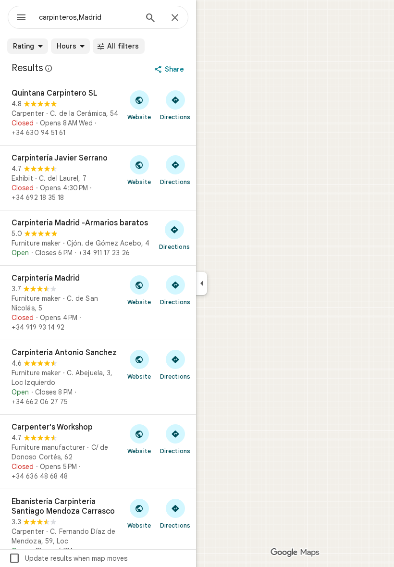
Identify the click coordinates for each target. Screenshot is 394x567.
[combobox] (88, 17)
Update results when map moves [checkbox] (68, 558)
